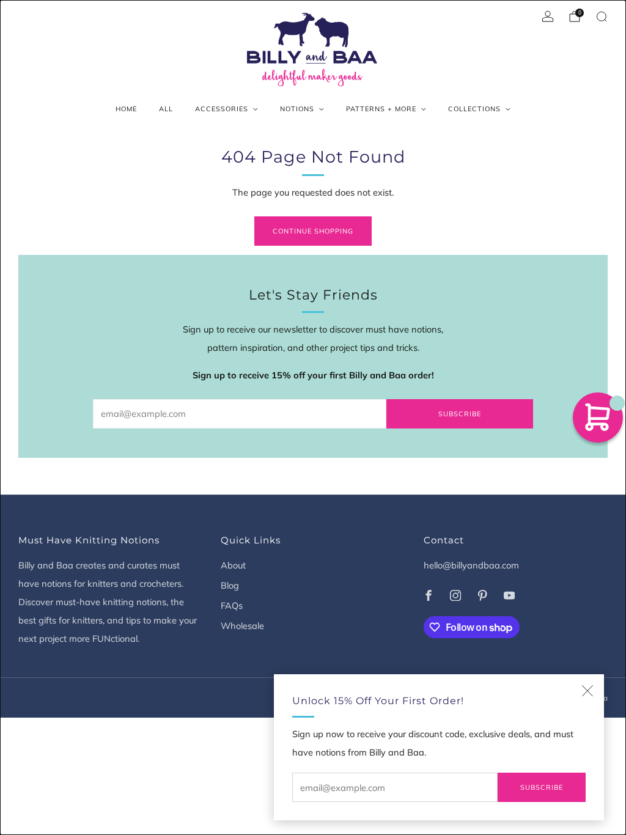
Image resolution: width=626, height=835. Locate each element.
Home (126, 109)
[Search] (601, 16)
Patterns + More (381, 109)
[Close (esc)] (587, 690)
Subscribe (541, 787)
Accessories (221, 109)
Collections (474, 109)
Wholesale (242, 625)
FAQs (232, 605)
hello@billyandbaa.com (471, 565)
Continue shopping (313, 231)
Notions (297, 109)
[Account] (548, 16)
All (166, 109)
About (233, 565)
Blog (230, 585)
